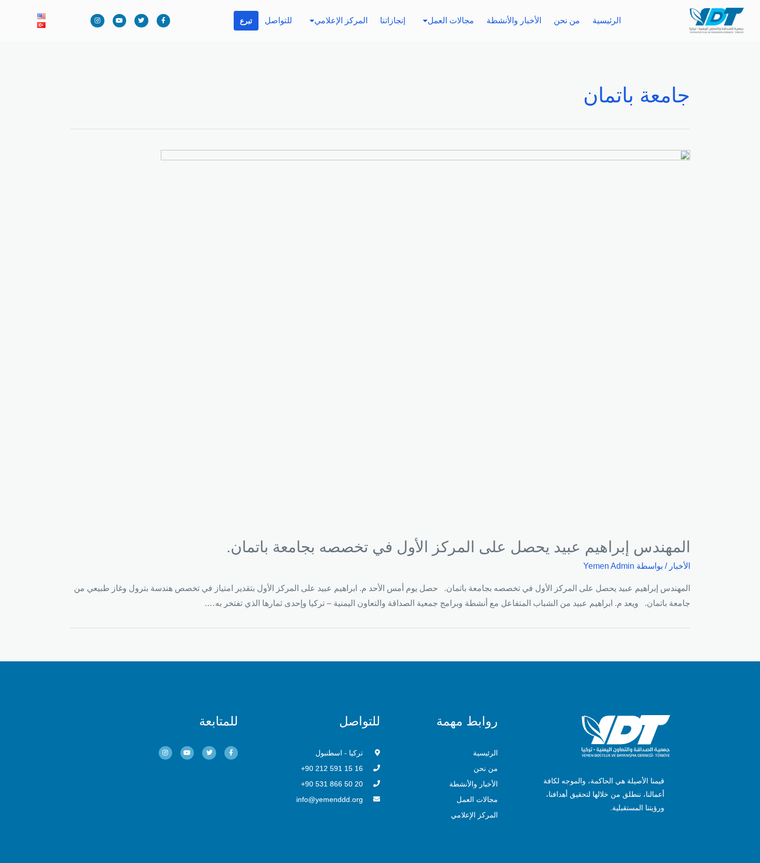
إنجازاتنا (392, 20)
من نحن (567, 20)
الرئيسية (606, 20)
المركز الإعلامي (341, 20)
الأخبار (679, 566)
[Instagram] (97, 20)
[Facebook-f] (163, 20)
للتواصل (278, 20)
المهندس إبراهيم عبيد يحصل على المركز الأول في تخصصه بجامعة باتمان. (458, 546)
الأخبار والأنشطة (514, 20)
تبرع (246, 21)
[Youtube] (119, 20)
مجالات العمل (451, 20)
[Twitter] (141, 20)
